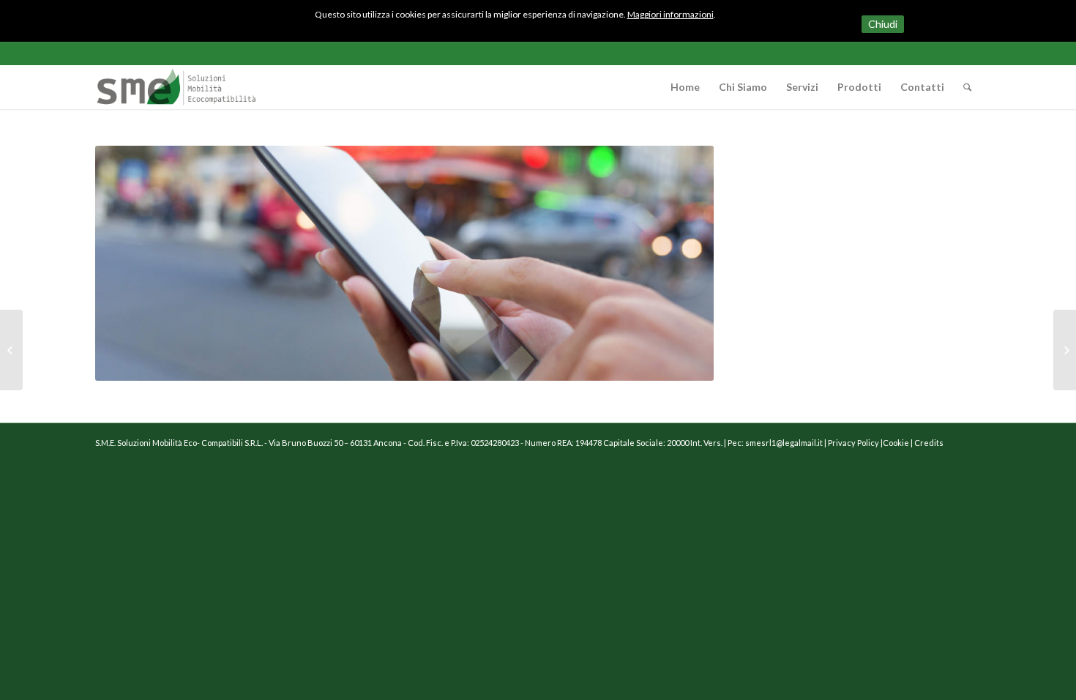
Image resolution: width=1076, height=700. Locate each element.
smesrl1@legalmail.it (784, 442)
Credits (929, 442)
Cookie (896, 442)
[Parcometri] (1064, 350)
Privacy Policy (854, 442)
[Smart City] (11, 350)
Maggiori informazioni (670, 14)
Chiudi (882, 24)
